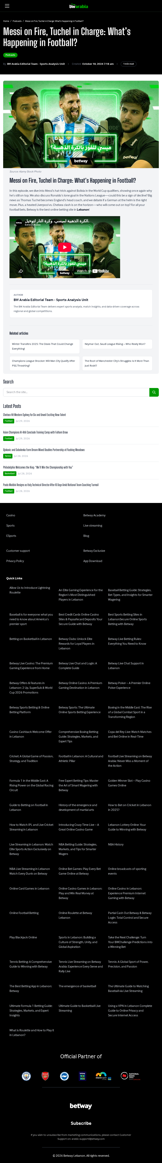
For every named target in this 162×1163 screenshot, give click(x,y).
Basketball (10, 473)
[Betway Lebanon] (81, 6)
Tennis (8, 456)
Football (9, 421)
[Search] (154, 392)
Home (6, 21)
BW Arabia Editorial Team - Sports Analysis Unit (36, 64)
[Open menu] (7, 6)
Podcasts (17, 21)
